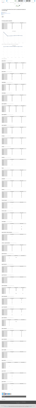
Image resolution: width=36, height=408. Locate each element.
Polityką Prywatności (6, 406)
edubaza (8, 2)
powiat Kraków (6, 13)
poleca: (5, 2)
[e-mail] (4, 394)
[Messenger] (2, 394)
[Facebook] (5, 394)
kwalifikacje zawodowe (12, 2)
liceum (3, 14)
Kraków (5, 12)
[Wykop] (10, 394)
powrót (3, 396)
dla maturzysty (32, 2)
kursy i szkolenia (17, 2)
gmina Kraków (9, 13)
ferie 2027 (29, 2)
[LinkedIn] (9, 394)
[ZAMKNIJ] (30, 406)
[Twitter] (7, 394)
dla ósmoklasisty (21, 2)
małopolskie (3, 13)
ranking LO (26, 2)
